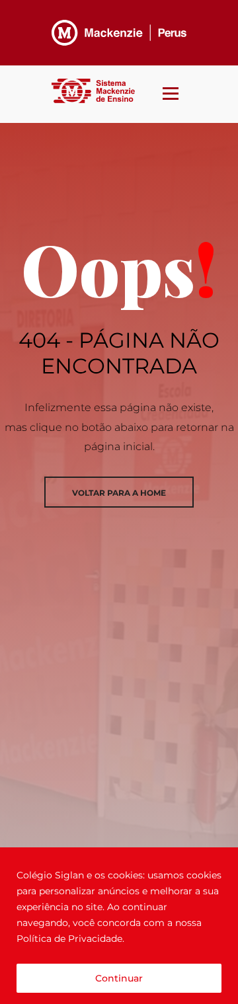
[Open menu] (170, 90)
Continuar (119, 978)
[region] (119, 925)
